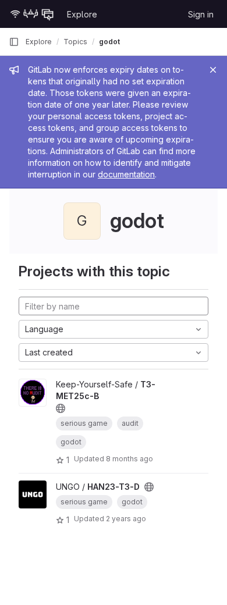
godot (109, 41)
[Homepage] (32, 14)
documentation (126, 174)
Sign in (201, 14)
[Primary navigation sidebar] (14, 42)
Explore (82, 14)
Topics (75, 41)
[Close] (213, 70)
